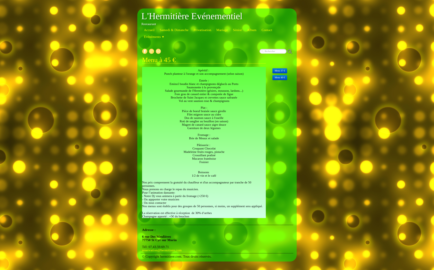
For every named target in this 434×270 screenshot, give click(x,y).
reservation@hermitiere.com (162, 250)
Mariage (222, 30)
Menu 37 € (280, 70)
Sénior (237, 30)
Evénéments (154, 37)
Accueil (149, 30)
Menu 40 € (280, 77)
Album (252, 30)
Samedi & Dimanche (174, 30)
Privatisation (202, 30)
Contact (267, 30)
